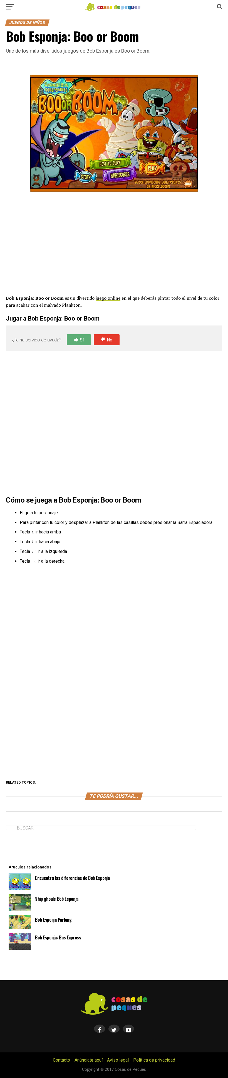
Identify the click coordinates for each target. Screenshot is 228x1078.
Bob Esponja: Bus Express (58, 937)
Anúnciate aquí (89, 1060)
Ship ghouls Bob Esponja (56, 898)
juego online (108, 298)
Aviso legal (118, 1060)
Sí (82, 340)
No (109, 340)
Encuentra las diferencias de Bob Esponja (72, 878)
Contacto (61, 1060)
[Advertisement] (114, 243)
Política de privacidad (154, 1060)
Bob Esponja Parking (53, 919)
